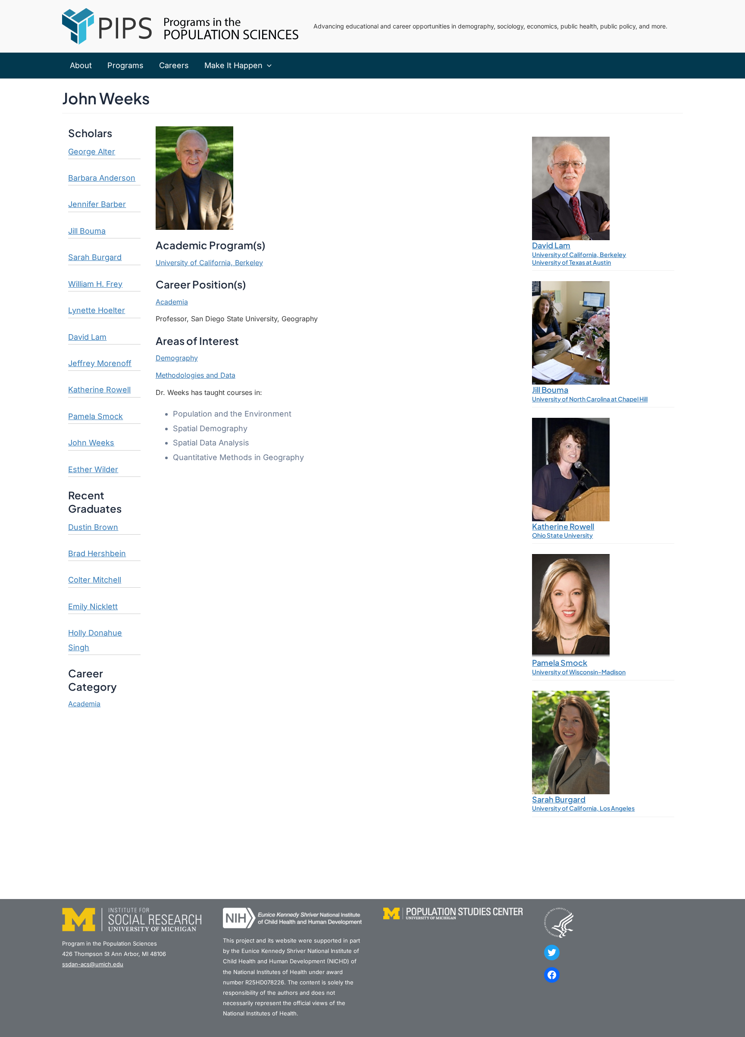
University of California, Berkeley (209, 262)
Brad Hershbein (97, 553)
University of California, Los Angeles (583, 808)
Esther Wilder (93, 469)
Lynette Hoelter (96, 310)
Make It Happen (233, 65)
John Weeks (91, 442)
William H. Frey (95, 283)
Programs (125, 65)
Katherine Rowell (99, 389)
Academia (84, 703)
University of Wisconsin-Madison (579, 672)
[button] (267, 65)
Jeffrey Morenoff (99, 363)
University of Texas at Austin (571, 262)
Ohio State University (562, 535)
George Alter (91, 151)
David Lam (87, 336)
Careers (174, 65)
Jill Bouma (87, 230)
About (81, 65)
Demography (177, 358)
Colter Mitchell (94, 579)
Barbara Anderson (101, 177)
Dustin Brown (93, 527)
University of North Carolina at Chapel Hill (590, 399)
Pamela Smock (95, 416)
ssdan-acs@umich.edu (92, 964)
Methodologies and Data (195, 375)
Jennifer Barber (97, 204)
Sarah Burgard (95, 257)
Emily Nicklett (93, 606)
